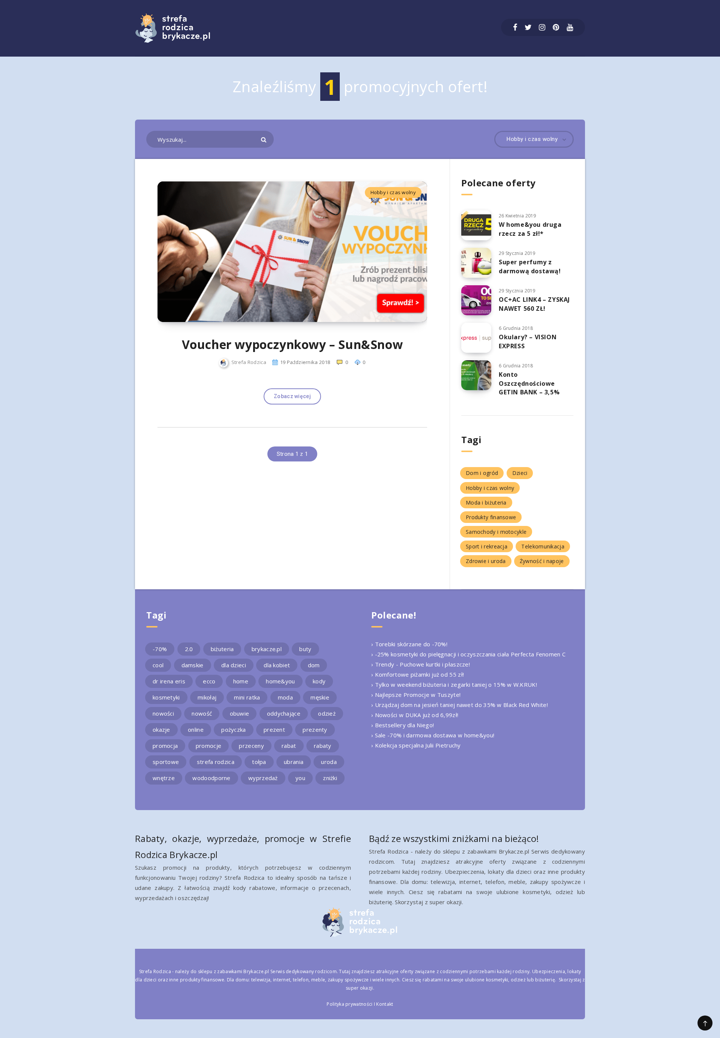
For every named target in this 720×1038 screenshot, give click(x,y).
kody (319, 681)
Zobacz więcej (292, 396)
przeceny (251, 745)
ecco (209, 681)
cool (158, 665)
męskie (319, 697)
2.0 (189, 649)
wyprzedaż (263, 778)
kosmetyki (166, 697)
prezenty (315, 729)
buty (305, 649)
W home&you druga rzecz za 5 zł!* (530, 228)
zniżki (330, 778)
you (300, 778)
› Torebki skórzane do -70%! (409, 644)
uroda (329, 761)
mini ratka (247, 697)
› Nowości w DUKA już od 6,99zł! (414, 715)
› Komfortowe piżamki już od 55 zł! (417, 674)
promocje (208, 745)
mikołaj (207, 697)
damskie (193, 665)
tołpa (259, 761)
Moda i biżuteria (486, 502)
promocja (165, 745)
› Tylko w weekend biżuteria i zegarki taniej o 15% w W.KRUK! (454, 684)
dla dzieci (233, 665)
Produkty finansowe (491, 517)
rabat (289, 745)
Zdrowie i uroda (486, 561)
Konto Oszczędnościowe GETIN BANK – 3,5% (529, 383)
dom (314, 665)
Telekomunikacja (542, 546)
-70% (160, 649)
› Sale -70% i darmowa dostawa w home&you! (432, 735)
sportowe (166, 761)
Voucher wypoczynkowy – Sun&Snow (292, 344)
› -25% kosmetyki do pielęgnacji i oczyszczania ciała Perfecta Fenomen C (468, 654)
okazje (161, 729)
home (240, 681)
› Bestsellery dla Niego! (402, 725)
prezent (274, 729)
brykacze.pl (267, 649)
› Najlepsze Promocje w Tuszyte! (415, 694)
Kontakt (384, 1004)
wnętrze (164, 778)
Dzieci (520, 472)
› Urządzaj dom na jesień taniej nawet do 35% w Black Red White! (459, 704)
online (196, 729)
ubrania (293, 761)
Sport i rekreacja (486, 546)
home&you (280, 681)
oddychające (283, 713)
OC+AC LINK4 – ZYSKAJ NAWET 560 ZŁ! (534, 303)
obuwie (239, 713)
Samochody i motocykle (496, 531)
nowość (202, 713)
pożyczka (233, 729)
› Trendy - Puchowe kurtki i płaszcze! (420, 664)
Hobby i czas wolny (393, 192)
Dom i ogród (482, 472)
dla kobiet (277, 665)
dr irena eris (169, 681)
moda (285, 697)
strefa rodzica (215, 761)
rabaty (323, 745)
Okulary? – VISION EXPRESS (527, 341)
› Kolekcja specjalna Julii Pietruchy (416, 745)
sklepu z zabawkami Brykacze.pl (233, 971)
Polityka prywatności (349, 1004)
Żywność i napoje (542, 561)
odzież (327, 713)
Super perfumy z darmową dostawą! (530, 266)
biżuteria (222, 649)
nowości (163, 713)
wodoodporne (211, 778)
